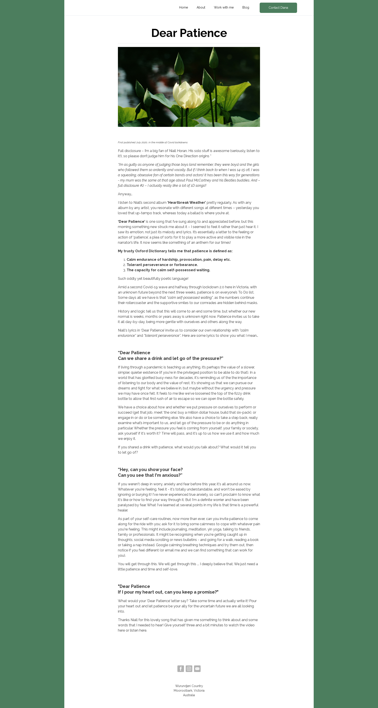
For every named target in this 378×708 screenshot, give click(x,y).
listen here (138, 630)
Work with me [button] (224, 7)
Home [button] (183, 7)
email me (172, 550)
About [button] (201, 7)
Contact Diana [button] (278, 7)
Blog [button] (245, 7)
